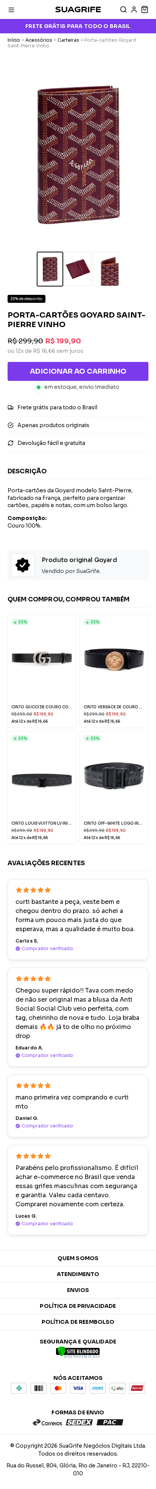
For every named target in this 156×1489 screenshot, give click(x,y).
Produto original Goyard (79, 560)
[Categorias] (11, 9)
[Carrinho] (143, 9)
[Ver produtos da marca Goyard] (22, 566)
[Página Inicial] (78, 9)
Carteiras (68, 40)
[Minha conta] (134, 9)
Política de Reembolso (78, 1321)
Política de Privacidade (78, 1306)
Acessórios (38, 40)
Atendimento (78, 1274)
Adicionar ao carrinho (78, 371)
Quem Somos (78, 1258)
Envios (78, 1290)
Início (14, 40)
